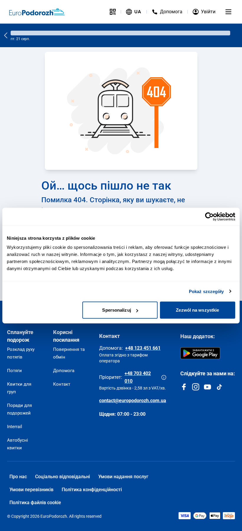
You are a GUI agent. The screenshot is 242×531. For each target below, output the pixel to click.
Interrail (14, 426)
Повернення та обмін (69, 353)
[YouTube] (207, 386)
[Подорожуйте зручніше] (112, 12)
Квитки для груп (19, 388)
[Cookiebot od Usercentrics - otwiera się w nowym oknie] (209, 216)
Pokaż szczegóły (206, 291)
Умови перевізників (31, 489)
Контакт (61, 384)
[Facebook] (183, 386)
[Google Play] (200, 353)
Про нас (18, 476)
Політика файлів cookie (35, 502)
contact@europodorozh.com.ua (132, 400)
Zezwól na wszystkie (197, 310)
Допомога (63, 370)
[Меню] (228, 12)
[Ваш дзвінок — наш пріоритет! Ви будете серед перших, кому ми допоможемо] (163, 377)
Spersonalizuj (116, 310)
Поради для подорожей (19, 409)
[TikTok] (219, 386)
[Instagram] (195, 386)
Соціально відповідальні (62, 476)
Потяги (14, 370)
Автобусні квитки (17, 444)
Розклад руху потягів (21, 353)
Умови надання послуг (123, 476)
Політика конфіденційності (92, 489)
